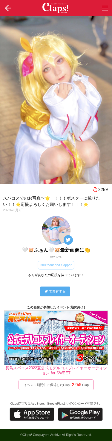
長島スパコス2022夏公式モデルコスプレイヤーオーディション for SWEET (56, 370)
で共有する (57, 291)
